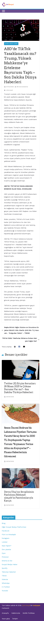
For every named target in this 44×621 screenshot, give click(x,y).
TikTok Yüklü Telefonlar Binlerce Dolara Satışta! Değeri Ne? (19, 339)
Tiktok (4, 576)
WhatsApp (6, 583)
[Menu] (3, 11)
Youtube (5, 591)
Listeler (4, 542)
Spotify (4, 568)
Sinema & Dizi (7, 561)
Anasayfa (5, 613)
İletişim (15, 619)
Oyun (4, 553)
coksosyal (9, 90)
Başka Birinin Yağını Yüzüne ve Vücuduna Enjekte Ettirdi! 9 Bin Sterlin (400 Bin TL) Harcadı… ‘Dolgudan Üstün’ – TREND (21, 330)
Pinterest (5, 557)
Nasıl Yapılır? (6, 546)
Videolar (5, 579)
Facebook (5, 531)
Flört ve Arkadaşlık (9, 534)
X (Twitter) (6, 587)
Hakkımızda (15, 613)
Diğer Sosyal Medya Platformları (14, 527)
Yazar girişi (6, 619)
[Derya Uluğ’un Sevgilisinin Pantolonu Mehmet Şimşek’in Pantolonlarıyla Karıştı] (20, 470)
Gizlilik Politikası (29, 613)
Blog (3, 523)
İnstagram (5, 538)
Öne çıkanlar (6, 549)
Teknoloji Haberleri (9, 572)
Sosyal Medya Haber (11, 43)
